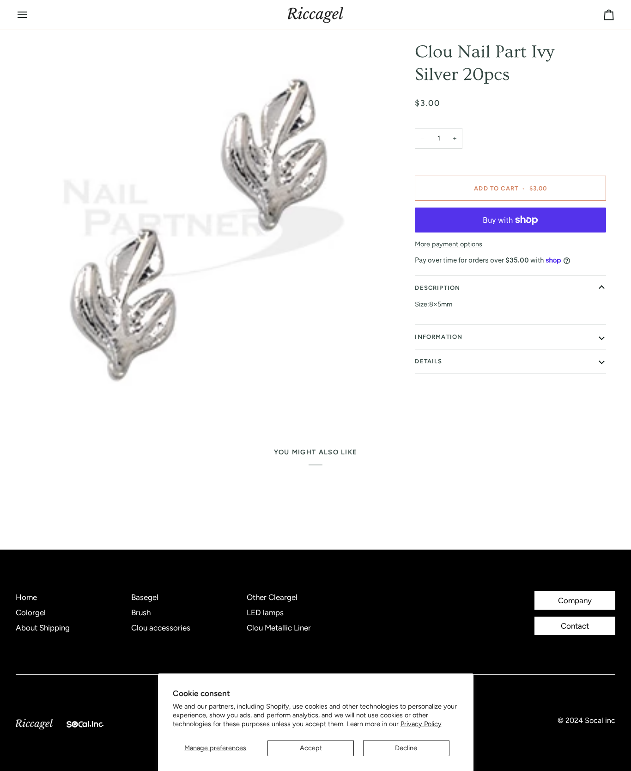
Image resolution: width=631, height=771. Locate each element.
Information (438, 336)
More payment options (448, 244)
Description (437, 287)
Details (428, 361)
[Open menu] (30, 15)
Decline (406, 748)
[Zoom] (203, 228)
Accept (311, 748)
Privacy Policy (421, 724)
